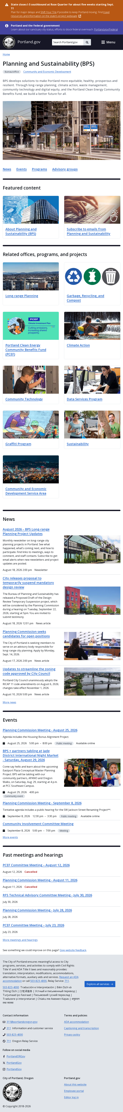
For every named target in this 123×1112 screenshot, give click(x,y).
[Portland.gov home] (21, 42)
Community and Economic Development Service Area (25, 491)
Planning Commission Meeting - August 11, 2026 (40, 880)
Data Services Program (84, 399)
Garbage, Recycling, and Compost (85, 298)
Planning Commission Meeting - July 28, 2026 (37, 910)
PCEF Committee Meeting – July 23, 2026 (33, 925)
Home (6, 54)
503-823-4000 (38, 981)
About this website (75, 1084)
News (7, 169)
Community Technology (24, 399)
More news (9, 702)
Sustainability (78, 444)
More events (10, 837)
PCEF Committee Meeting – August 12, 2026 (36, 865)
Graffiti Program (18, 444)
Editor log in (71, 1097)
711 (67, 981)
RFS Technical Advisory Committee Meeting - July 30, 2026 (47, 895)
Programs (39, 169)
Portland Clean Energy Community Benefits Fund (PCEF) (25, 349)
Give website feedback (73, 950)
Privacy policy (72, 1034)
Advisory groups (65, 169)
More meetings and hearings (20, 940)
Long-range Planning (21, 296)
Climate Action (78, 345)
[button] (108, 42)
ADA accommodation (76, 1022)
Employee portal (74, 1091)
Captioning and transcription (81, 1028)
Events (21, 169)
